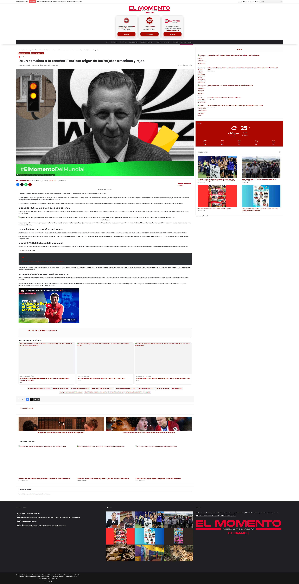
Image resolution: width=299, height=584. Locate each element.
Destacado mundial (53, 50)
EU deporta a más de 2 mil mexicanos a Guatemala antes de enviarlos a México (230, 85)
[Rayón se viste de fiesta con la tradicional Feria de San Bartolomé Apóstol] (178, 536)
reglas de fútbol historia (134, 392)
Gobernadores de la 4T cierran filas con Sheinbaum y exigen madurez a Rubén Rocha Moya (234, 55)
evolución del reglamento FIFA (102, 389)
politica (217, 515)
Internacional (133, 42)
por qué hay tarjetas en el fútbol (96, 392)
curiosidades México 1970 (80, 389)
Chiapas (208, 512)
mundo (257, 512)
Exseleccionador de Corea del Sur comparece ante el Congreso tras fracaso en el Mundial (44, 478)
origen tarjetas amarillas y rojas (71, 392)
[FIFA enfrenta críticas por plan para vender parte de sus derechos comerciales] (164, 461)
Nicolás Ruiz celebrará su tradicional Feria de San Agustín (51, 1)
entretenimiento (239, 512)
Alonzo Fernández (24, 65)
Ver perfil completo (51, 330)
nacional (276, 512)
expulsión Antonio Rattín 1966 (126, 389)
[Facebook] (17, 184)
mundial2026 (177, 389)
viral (234, 515)
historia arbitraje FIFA (146, 389)
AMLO (197, 512)
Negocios (150, 42)
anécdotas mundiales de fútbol (39, 389)
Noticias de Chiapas (208, 515)
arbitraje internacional (61, 389)
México (269, 512)
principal (223, 515)
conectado (33, 494)
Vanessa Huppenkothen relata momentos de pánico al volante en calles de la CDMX (163, 378)
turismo (229, 515)
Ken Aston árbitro (163, 389)
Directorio (54, 578)
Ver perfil (180, 185)
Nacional (123, 42)
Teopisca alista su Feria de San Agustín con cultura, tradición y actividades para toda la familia (235, 105)
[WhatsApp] (26, 184)
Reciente (239, 49)
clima (225, 512)
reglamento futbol (117, 392)
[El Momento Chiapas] (149, 9)
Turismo (158, 42)
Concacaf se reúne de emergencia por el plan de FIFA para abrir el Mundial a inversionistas (103, 478)
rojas (148, 392)
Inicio (107, 42)
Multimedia (175, 42)
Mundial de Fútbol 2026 (41, 50)
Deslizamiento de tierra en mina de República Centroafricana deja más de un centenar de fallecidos (44, 379)
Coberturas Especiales (29, 50)
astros (202, 512)
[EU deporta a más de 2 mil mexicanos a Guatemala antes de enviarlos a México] (202, 90)
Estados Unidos (249, 512)
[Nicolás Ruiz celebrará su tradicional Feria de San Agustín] (202, 100)
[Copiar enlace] (30, 184)
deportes (231, 512)
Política (142, 42)
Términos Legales (46, 578)
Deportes (166, 42)
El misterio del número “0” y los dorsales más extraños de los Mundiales (43, 262)
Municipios (114, 42)
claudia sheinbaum (217, 512)
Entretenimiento (186, 42)
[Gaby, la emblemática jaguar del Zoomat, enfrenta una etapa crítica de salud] (178, 553)
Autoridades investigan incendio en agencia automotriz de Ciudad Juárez (101, 378)
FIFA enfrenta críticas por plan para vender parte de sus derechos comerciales (158, 478)
